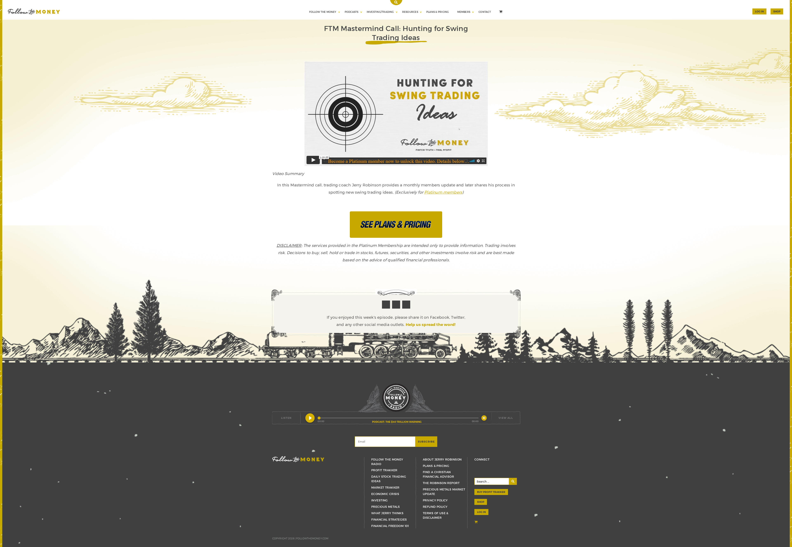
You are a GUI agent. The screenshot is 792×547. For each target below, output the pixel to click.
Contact (484, 11)
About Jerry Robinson (442, 459)
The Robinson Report (441, 483)
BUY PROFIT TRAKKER (491, 491)
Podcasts (351, 11)
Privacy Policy (435, 500)
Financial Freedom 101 (390, 526)
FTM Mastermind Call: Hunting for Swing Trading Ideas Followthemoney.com (34, 11)
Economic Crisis (385, 494)
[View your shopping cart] (501, 12)
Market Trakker (385, 487)
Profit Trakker (384, 470)
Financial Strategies (389, 519)
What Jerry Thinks (387, 513)
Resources (410, 11)
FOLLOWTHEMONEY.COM (312, 538)
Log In (759, 11)
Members (463, 11)
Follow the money (298, 459)
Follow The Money (322, 11)
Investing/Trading (380, 11)
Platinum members (443, 192)
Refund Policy (435, 506)
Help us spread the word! (431, 324)
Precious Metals (385, 506)
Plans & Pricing (437, 11)
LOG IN (481, 511)
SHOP (776, 11)
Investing (379, 500)
